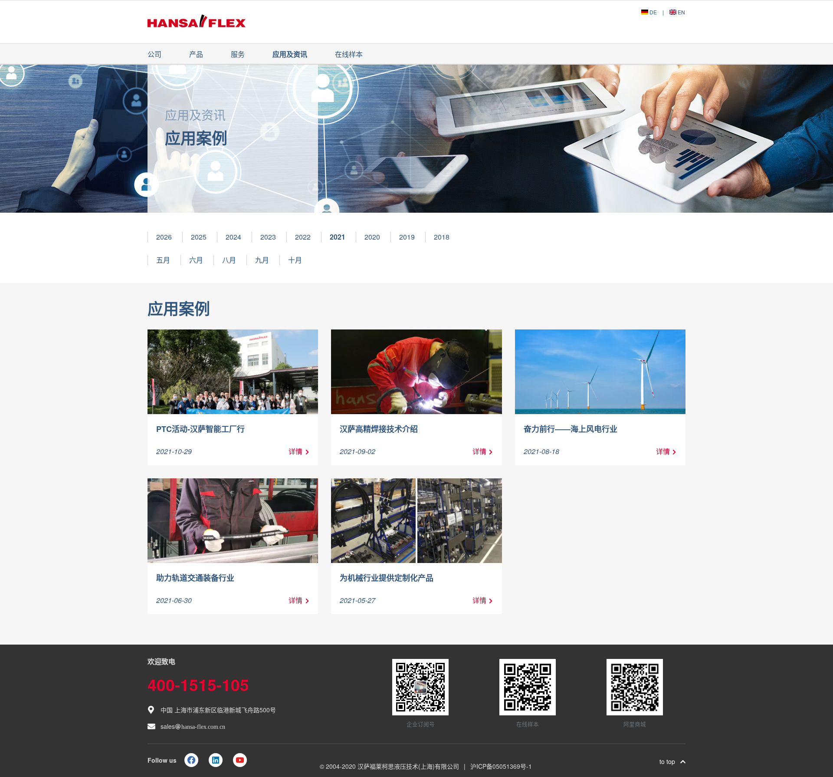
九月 (262, 260)
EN (680, 12)
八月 (229, 260)
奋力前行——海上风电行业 (570, 429)
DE (653, 12)
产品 (196, 54)
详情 (295, 451)
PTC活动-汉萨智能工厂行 (200, 429)
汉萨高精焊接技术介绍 (379, 429)
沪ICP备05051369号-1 (501, 766)
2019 (407, 237)
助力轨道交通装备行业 (195, 577)
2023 (268, 237)
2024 (233, 237)
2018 (441, 237)
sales (193, 726)
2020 (372, 237)
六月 (196, 260)
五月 (163, 260)
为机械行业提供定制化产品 (386, 577)
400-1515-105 (198, 684)
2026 (164, 237)
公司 (154, 54)
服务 (238, 54)
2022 (303, 237)
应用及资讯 (289, 54)
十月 (295, 260)
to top (669, 761)
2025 (199, 237)
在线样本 (349, 54)
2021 (337, 237)
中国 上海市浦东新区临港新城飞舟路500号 (218, 709)
